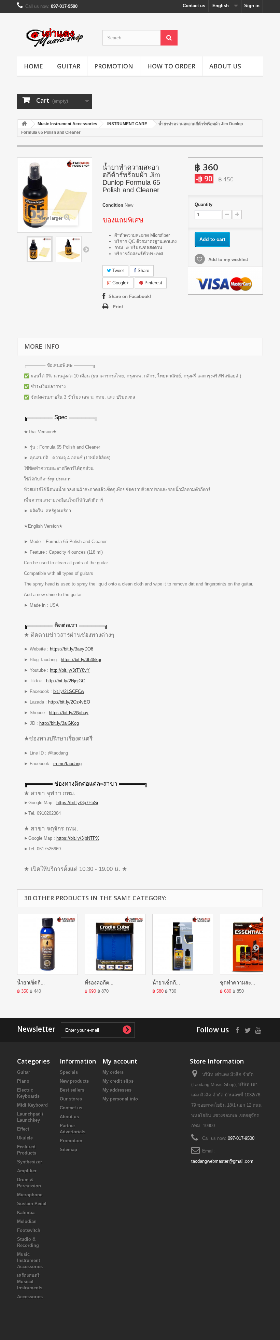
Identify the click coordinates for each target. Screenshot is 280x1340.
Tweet (117, 270)
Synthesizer (29, 1161)
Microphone (29, 1194)
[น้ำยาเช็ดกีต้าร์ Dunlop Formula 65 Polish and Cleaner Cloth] (68, 249)
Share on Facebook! (130, 296)
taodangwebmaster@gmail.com (222, 1161)
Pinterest (152, 282)
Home (33, 66)
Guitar (68, 66)
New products (74, 1081)
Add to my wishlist (227, 259)
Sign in (252, 5)
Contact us (194, 5)
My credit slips (118, 1081)
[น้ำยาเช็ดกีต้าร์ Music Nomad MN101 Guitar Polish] (47, 944)
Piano (23, 1081)
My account (119, 1061)
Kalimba (25, 1212)
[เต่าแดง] (54, 37)
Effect (23, 1129)
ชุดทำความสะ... (237, 982)
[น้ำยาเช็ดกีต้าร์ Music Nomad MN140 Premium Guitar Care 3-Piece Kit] (182, 944)
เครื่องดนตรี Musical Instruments (29, 1281)
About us (225, 66)
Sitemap (68, 1149)
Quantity (203, 204)
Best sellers (72, 1090)
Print (118, 306)
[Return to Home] (24, 124)
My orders (113, 1072)
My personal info (120, 1098)
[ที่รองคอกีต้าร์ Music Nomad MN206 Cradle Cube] (115, 944)
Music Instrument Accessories (67, 123)
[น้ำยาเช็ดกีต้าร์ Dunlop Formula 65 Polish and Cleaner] (39, 249)
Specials (69, 1072)
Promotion (113, 66)
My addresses (116, 1090)
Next (86, 249)
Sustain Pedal (31, 1203)
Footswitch (28, 1230)
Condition (112, 205)
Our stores (71, 1098)
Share (142, 270)
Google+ (120, 282)
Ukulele (25, 1138)
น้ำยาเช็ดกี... (31, 982)
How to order (171, 66)
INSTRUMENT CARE (127, 123)
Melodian (27, 1221)
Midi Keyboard (32, 1105)
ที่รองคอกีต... (99, 982)
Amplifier (27, 1170)
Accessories (30, 1296)
